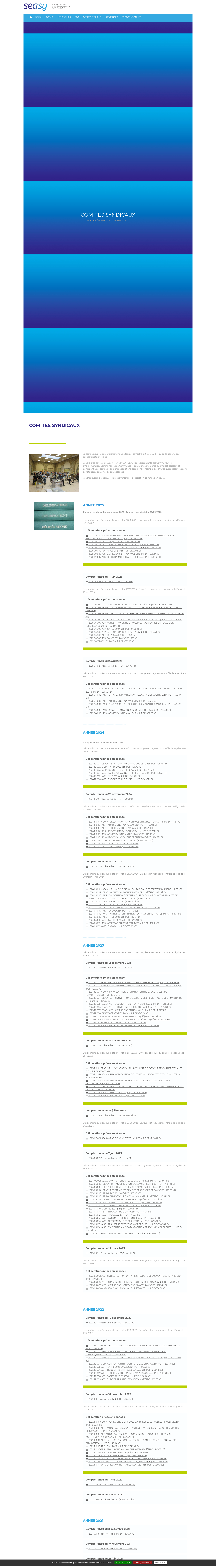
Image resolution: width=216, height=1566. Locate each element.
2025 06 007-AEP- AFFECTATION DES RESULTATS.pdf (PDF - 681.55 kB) (123, 632)
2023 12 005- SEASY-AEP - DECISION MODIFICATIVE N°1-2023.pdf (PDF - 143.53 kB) (129, 1004)
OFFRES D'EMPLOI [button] (93, 17)
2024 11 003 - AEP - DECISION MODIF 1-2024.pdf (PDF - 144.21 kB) (120, 828)
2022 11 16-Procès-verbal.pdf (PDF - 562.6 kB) (109, 1399)
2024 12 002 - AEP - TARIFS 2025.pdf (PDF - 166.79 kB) (114, 767)
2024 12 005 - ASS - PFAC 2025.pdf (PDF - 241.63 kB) (113, 776)
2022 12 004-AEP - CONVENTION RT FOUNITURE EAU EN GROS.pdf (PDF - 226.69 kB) (130, 1364)
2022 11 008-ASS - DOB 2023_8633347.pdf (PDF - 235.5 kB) (116, 1455)
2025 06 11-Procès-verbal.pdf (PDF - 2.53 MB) (109, 581)
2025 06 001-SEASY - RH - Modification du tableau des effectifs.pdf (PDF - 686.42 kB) (129, 604)
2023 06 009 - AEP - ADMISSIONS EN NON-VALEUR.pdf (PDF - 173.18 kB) (123, 1205)
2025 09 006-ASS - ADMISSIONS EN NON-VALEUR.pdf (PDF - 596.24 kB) (123, 554)
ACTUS (101, 220)
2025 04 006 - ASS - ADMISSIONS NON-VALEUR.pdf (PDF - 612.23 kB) (121, 713)
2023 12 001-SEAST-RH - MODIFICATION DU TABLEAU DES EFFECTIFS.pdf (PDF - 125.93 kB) (133, 982)
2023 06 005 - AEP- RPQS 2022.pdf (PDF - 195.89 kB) (113, 1193)
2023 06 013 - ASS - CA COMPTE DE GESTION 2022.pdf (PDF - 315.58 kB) (123, 1218)
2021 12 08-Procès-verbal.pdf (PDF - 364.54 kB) (110, 1534)
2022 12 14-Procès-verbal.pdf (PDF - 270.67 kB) (110, 1323)
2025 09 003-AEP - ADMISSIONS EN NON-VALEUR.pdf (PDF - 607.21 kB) (123, 544)
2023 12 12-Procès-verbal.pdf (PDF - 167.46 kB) (110, 968)
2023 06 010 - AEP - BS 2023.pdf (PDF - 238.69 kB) (112, 1209)
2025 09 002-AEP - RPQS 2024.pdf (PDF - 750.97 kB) (113, 541)
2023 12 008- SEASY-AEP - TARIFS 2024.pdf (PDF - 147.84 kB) (117, 1013)
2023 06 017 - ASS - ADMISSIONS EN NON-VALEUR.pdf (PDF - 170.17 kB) (123, 1233)
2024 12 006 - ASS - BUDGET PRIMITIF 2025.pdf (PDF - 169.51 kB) (119, 779)
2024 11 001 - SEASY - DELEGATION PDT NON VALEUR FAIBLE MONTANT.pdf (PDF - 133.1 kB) (133, 822)
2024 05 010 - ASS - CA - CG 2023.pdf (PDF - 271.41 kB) (114, 920)
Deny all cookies (143, 1563)
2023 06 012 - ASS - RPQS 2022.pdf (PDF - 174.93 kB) (113, 1215)
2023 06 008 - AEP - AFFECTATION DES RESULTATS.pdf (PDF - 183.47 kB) (124, 1202)
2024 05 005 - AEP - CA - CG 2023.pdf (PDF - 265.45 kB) (114, 904)
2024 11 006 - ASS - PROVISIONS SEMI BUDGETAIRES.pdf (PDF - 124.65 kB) (124, 837)
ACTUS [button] (49, 17)
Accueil (91, 220)
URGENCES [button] (112, 17)
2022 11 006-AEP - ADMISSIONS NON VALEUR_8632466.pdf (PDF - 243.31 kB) (125, 1449)
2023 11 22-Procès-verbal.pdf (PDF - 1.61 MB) (109, 1045)
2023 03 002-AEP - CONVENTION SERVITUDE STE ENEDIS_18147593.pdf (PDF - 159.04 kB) (132, 1282)
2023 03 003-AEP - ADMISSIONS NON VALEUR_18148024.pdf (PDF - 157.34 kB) (126, 1285)
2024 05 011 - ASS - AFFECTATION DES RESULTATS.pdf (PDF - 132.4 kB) (122, 923)
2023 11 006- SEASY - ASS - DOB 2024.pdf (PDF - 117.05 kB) (116, 1096)
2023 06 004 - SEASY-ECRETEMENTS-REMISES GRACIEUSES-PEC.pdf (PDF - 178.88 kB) (131, 1190)
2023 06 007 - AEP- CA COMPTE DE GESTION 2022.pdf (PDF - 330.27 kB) (124, 1199)
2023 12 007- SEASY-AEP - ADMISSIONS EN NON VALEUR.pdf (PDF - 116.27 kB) (126, 1010)
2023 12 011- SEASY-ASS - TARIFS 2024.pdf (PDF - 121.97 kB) (116, 1022)
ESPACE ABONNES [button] (132, 17)
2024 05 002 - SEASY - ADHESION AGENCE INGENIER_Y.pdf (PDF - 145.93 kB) (126, 892)
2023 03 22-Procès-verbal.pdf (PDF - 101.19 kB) (110, 1253)
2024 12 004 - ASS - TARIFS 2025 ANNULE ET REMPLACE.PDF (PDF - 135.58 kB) (126, 773)
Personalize (160, 1563)
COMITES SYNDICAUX (118, 220)
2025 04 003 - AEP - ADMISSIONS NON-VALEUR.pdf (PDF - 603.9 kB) (121, 701)
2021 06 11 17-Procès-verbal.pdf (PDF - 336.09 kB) (111, 1549)
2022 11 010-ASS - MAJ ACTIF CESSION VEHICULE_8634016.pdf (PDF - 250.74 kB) (127, 1462)
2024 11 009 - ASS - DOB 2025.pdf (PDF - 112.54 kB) (112, 846)
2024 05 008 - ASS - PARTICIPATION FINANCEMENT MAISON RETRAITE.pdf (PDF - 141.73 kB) (134, 914)
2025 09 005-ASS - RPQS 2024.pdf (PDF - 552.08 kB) (113, 551)
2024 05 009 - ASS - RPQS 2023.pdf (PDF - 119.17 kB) (113, 917)
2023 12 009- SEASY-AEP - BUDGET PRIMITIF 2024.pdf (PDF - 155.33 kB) (123, 1016)
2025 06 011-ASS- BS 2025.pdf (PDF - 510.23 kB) (110, 641)
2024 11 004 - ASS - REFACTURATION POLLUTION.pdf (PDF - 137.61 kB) (122, 831)
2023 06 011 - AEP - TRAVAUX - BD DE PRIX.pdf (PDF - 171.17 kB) (119, 1212)
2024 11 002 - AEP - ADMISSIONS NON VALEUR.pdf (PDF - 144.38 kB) (121, 825)
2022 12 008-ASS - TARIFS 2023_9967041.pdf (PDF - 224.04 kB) (118, 1376)
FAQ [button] (77, 17)
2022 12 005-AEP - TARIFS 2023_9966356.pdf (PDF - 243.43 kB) (118, 1367)
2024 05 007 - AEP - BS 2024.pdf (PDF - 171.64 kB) (112, 911)
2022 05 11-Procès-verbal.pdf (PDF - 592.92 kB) (110, 1484)
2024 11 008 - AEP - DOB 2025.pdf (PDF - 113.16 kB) (112, 843)
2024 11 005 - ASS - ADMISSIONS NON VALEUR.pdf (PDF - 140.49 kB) (121, 834)
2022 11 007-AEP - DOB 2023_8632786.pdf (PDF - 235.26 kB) (117, 1452)
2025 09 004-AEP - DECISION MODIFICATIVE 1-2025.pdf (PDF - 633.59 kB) (124, 548)
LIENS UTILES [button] (64, 17)
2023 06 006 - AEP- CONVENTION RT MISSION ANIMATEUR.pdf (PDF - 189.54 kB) (128, 1196)
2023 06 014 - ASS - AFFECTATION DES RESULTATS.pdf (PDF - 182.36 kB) (123, 1221)
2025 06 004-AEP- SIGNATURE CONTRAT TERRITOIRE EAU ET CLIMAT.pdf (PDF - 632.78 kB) (134, 620)
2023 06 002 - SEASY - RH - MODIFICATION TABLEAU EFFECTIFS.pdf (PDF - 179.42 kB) (130, 1184)
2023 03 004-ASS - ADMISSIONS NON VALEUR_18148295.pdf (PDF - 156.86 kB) (126, 1288)
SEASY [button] (38, 17)
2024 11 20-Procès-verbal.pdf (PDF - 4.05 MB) (109, 799)
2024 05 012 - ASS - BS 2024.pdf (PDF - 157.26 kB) (111, 926)
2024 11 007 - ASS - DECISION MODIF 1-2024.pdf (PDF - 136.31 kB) (119, 840)
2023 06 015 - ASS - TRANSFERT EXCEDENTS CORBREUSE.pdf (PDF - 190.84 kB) (127, 1224)
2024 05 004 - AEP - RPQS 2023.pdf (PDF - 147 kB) (112, 901)
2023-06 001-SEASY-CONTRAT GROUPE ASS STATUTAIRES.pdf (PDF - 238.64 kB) (128, 1181)
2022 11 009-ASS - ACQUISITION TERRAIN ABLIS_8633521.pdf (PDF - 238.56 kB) (126, 1458)
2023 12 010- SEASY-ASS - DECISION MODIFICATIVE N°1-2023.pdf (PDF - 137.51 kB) (128, 1019)
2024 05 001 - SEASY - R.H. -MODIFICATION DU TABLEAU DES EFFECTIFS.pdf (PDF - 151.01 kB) (134, 889)
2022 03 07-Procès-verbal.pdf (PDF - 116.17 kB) (110, 1499)
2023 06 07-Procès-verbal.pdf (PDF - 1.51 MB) (109, 1158)
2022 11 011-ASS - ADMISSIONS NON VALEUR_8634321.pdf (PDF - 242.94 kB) (125, 1465)
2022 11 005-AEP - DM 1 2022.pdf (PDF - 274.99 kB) (112, 1446)
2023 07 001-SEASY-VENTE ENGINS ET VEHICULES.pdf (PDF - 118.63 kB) (123, 1138)
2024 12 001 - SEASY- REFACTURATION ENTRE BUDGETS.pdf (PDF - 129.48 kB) (127, 764)
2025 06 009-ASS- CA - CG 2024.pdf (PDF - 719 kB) (112, 638)
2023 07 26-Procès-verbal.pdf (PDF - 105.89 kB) (111, 1115)
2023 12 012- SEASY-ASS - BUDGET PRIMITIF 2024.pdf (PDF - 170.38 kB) (123, 1025)
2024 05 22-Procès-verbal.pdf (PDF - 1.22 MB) (110, 866)
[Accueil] (48, 6)
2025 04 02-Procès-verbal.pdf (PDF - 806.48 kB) (111, 666)
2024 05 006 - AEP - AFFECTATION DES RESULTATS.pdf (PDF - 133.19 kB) (123, 908)
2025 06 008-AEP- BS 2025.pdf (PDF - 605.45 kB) (111, 635)
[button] (30, 18)
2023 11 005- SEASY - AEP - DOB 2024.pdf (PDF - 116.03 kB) (116, 1092)
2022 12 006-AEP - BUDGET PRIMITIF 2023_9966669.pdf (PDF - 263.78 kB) (124, 1370)
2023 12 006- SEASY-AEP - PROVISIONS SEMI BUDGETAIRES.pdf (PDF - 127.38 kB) (128, 1007)
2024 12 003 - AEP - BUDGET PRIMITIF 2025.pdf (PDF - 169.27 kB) (120, 770)
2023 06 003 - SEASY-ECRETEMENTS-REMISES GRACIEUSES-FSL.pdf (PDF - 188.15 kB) (130, 1187)
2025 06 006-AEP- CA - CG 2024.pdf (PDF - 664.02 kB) (114, 629)
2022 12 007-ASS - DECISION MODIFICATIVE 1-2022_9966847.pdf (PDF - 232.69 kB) (128, 1373)
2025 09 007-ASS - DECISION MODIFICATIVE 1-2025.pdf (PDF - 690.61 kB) (123, 557)
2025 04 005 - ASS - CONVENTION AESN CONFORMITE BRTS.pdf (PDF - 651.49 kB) (128, 710)
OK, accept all (123, 1563)
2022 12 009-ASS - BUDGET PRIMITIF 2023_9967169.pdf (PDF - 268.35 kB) (124, 1379)
